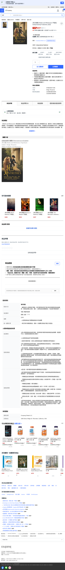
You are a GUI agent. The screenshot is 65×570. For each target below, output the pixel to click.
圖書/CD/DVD (10, 19)
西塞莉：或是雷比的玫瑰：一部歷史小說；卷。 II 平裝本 (15, 524)
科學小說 (4, 485)
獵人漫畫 (17, 494)
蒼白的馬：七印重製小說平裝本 (10, 520)
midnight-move (10, 494)
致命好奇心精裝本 (7, 528)
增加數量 (38, 63)
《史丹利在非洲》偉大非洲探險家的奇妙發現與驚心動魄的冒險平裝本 (18, 505)
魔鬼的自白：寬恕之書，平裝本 (10, 500)
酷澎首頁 (4, 19)
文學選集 (38, 485)
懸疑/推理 (44, 485)
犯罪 (49, 485)
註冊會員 (53, 7)
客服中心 (57, 7)
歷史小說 (29, 19)
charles (3, 494)
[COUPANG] (6, 547)
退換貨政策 (32, 533)
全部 (3, 15)
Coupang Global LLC (45, 40)
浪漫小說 (20, 485)
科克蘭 (28, 494)
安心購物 (60, 533)
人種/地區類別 (23, 488)
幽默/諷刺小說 (15, 488)
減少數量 (38, 61)
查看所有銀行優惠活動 (44, 57)
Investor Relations (12, 533)
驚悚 (53, 485)
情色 (9, 488)
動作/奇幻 (4, 488)
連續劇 (14, 485)
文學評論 (32, 485)
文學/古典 (26, 485)
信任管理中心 (41, 533)
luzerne (23, 494)
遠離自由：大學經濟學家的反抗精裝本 (11, 522)
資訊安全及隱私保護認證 (13, 535)
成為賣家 (62, 7)
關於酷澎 (3, 533)
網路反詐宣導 (33, 535)
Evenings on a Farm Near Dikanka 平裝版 (12, 503)
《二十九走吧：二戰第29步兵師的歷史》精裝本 (13, 526)
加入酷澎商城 (24, 535)
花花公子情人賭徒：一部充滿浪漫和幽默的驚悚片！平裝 (15, 515)
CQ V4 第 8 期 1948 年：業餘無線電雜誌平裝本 (13, 518)
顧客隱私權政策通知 (51, 533)
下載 (62, 2)
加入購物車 (40, 67)
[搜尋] (62, 15)
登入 (49, 7)
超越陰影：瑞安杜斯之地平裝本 (10, 513)
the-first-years (34, 494)
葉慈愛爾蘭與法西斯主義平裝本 (10, 530)
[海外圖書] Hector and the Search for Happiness (14, 509)
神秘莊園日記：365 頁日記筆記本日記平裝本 (13, 511)
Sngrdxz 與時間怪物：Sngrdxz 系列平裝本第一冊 (14, 507)
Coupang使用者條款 (23, 533)
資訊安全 (3, 535)
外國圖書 (17, 19)
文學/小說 (23, 19)
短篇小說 (10, 485)
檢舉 (55, 290)
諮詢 (57, 263)
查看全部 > (18, 423)
